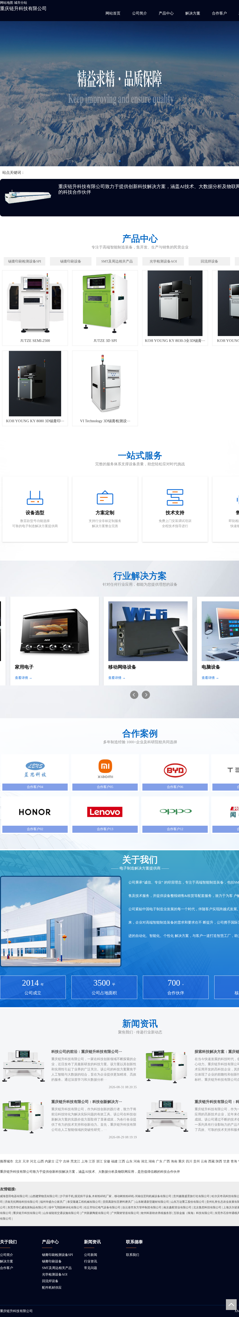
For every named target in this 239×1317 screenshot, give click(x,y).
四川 (189, 1161)
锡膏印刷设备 (52, 1261)
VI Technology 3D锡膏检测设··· (105, 421)
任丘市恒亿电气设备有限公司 (102, 1207)
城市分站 (20, 2)
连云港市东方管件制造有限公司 (142, 1207)
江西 (122, 1161)
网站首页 (112, 13)
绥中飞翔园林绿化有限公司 (65, 1207)
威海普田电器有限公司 (14, 1196)
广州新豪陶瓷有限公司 (95, 1213)
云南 (204, 1161)
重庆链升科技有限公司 (23, 8)
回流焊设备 (50, 1281)
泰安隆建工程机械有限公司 (84, 1201)
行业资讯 (90, 1261)
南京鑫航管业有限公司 (177, 1207)
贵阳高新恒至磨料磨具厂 (118, 1201)
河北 (33, 1161)
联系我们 (132, 1255)
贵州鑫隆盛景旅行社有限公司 (191, 1196)
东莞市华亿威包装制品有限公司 (27, 1207)
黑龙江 (75, 1161)
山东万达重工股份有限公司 (187, 1201)
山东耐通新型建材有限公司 (152, 1201)
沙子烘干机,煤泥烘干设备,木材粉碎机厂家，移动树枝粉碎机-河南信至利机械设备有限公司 (115, 1196)
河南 (137, 1161)
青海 (234, 1161)
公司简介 (139, 13)
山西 (40, 1161)
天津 (25, 1161)
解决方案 (192, 13)
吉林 (66, 1161)
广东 (159, 1161)
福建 (114, 1161)
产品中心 (166, 13)
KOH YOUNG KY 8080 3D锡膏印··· (35, 421)
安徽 (107, 1161)
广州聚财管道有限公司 (125, 1213)
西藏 (211, 1161)
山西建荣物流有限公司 (44, 1196)
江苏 (92, 1161)
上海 (84, 1161)
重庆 (181, 1161)
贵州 (196, 1161)
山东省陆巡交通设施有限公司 (61, 1213)
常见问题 (90, 1268)
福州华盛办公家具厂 (52, 1201)
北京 (18, 1161)
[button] (119, 161)
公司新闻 (90, 1255)
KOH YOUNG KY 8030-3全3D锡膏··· (175, 341)
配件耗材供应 (52, 1287)
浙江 (99, 1161)
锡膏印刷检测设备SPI (57, 1255)
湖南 (151, 1161)
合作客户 (219, 13)
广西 (166, 1161)
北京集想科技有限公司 (207, 1207)
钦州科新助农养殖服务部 (156, 1213)
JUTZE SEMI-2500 (35, 341)
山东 (129, 1161)
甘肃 (226, 1161)
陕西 (219, 1161)
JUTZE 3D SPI (105, 341)
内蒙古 (50, 1161)
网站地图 (6, 2)
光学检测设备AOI (54, 1274)
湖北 (144, 1161)
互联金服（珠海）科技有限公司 (193, 1213)
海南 (174, 1161)
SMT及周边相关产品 (57, 1268)
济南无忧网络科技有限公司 (21, 1201)
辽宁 (59, 1161)
